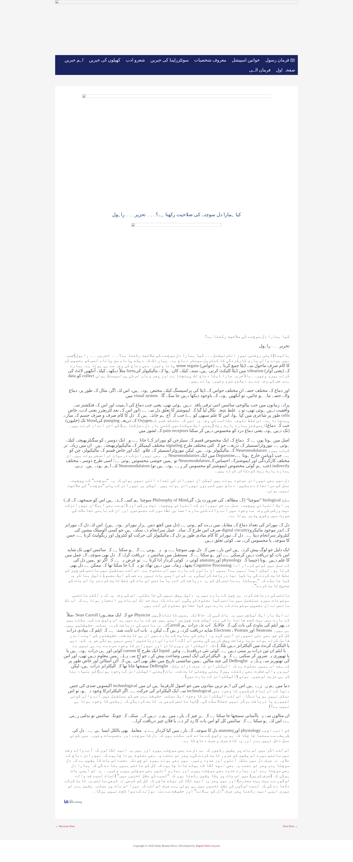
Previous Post (65, 826)
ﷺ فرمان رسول (280, 60)
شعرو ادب (135, 60)
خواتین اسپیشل (246, 60)
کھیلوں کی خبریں (104, 60)
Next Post (290, 826)
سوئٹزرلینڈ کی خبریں (169, 60)
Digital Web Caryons (208, 845)
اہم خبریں (74, 60)
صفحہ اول (285, 70)
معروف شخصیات (210, 60)
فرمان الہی (259, 70)
